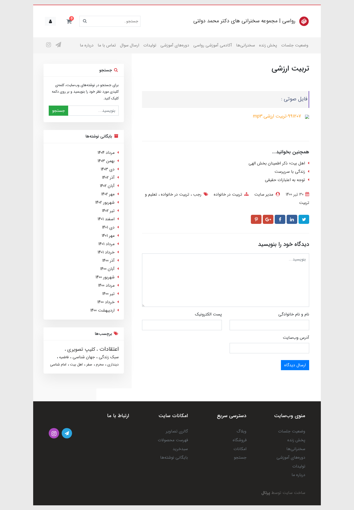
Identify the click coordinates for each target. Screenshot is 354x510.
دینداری (112, 364)
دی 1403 (108, 169)
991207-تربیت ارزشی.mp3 (277, 116)
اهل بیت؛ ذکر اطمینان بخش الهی (277, 163)
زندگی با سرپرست (289, 171)
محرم (99, 364)
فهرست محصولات (173, 440)
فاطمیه (63, 357)
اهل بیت (76, 364)
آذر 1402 (108, 177)
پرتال (265, 493)
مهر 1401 (108, 235)
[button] (69, 21)
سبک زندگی (108, 357)
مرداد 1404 (106, 152)
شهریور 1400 (105, 277)
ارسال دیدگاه (295, 365)
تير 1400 (108, 294)
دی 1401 (108, 227)
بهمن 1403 (106, 161)
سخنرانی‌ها (245, 45)
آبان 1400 (107, 269)
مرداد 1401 (106, 244)
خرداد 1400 (106, 302)
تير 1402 (108, 211)
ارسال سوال (129, 45)
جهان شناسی (83, 357)
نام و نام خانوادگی (293, 314)
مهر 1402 (108, 194)
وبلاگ (241, 431)
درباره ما (87, 45)
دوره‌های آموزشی (174, 45)
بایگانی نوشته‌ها (174, 457)
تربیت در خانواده (228, 194)
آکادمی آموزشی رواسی (212, 45)
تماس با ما (107, 45)
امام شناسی (58, 364)
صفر (88, 364)
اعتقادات (108, 349)
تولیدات (149, 45)
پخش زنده (268, 45)
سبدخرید (180, 449)
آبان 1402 (107, 186)
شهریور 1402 (105, 202)
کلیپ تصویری (80, 349)
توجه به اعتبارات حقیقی (285, 180)
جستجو (58, 110)
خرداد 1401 (106, 252)
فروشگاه (239, 440)
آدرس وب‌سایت (296, 337)
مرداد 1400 (106, 285)
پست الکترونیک (208, 314)
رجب (196, 194)
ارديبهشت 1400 (102, 310)
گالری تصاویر (177, 431)
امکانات (239, 449)
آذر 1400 (108, 260)
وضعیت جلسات (294, 45)
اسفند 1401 (106, 219)
